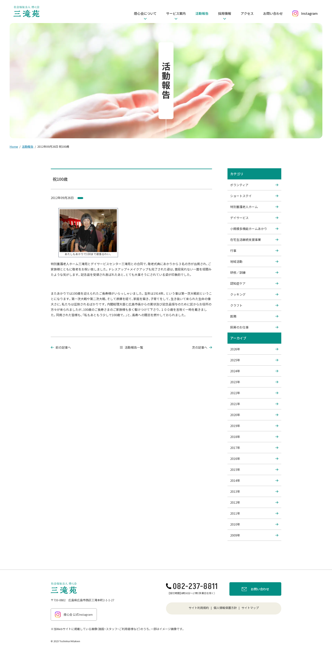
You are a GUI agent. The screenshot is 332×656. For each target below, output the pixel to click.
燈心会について (145, 13)
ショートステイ (241, 195)
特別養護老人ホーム (244, 206)
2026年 (235, 349)
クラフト (236, 305)
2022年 (235, 393)
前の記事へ (63, 347)
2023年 (235, 382)
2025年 (235, 360)
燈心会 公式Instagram (78, 614)
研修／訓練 (238, 272)
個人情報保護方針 (225, 608)
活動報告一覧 (134, 347)
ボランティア (239, 184)
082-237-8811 (195, 586)
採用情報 (224, 13)
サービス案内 (176, 13)
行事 (233, 250)
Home (14, 146)
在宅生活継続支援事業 (245, 239)
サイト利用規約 (199, 608)
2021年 (235, 403)
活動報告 (201, 13)
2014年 (235, 480)
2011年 (235, 513)
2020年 (235, 414)
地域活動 (236, 261)
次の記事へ (199, 347)
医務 (233, 316)
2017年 (235, 447)
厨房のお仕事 (239, 327)
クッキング (238, 294)
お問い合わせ (273, 13)
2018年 (235, 436)
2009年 (235, 535)
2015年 (235, 469)
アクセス (247, 13)
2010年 (235, 524)
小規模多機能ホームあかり (248, 228)
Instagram (309, 13)
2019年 (235, 425)
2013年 (235, 491)
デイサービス (239, 217)
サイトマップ (250, 608)
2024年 (235, 371)
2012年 (235, 502)
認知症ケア (238, 283)
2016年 (235, 458)
